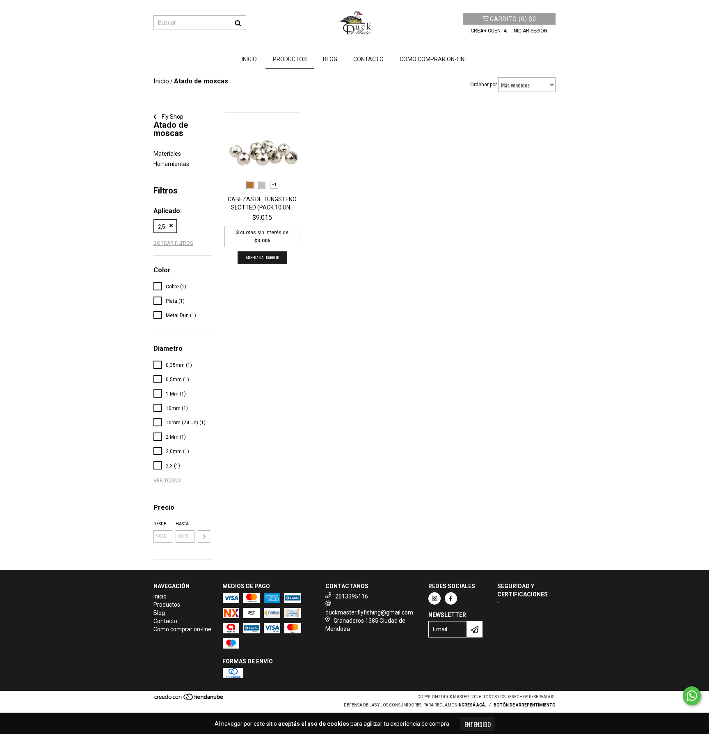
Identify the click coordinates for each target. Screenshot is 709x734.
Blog (330, 59)
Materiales (167, 153)
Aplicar (204, 536)
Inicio (249, 59)
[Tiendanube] (189, 699)
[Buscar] (238, 22)
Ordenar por (483, 84)
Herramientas (171, 164)
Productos (290, 59)
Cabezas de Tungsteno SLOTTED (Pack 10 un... (262, 203)
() (513, 19)
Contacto (368, 59)
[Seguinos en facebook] (451, 598)
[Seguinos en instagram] (434, 598)
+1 (274, 184)
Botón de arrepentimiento (525, 705)
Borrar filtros (173, 243)
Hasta (182, 524)
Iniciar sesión (529, 31)
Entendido (477, 724)
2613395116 (351, 596)
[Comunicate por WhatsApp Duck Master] (692, 695)
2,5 (161, 226)
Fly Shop (171, 116)
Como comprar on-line (434, 59)
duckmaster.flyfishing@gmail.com (369, 612)
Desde (159, 524)
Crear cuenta (489, 31)
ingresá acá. (471, 705)
